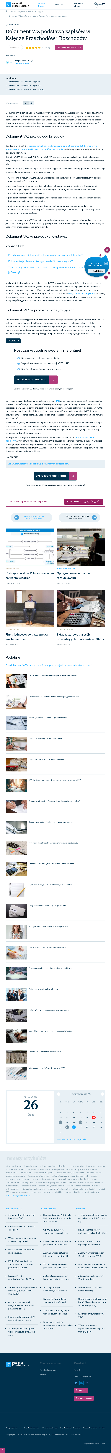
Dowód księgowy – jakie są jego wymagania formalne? (50, 1031)
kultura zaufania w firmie (43, 1179)
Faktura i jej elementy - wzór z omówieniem (46, 738)
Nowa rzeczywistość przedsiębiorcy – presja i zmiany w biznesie (58, 1325)
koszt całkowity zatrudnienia (70, 1172)
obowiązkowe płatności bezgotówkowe (70, 1169)
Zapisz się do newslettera (68, 47)
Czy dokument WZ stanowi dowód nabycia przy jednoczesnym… (54, 697)
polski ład (58, 1192)
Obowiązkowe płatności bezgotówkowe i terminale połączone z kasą (21, 1305)
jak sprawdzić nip (14, 1166)
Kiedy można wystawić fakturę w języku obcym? (47, 905)
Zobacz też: (15, 246)
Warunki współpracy (50, 1428)
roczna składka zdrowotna (82, 1166)
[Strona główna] (6, 11)
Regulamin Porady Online (70, 1428)
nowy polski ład (73, 1192)
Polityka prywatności (14, 1428)
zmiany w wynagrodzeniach (51, 1185)
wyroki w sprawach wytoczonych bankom (31, 1192)
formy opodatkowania (37, 1169)
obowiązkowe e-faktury (84, 1189)
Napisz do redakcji (84, 1398)
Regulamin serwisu (31, 1428)
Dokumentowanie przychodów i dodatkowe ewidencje (50, 968)
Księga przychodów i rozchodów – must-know (47, 947)
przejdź (97, 271)
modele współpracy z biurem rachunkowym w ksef (60, 1182)
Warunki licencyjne (90, 1428)
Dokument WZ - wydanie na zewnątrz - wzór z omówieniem (53, 676)
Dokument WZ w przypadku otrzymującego (26, 89)
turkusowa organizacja (38, 1176)
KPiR (57, 401)
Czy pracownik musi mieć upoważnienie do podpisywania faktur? (54, 801)
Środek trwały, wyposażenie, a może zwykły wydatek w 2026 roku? (22, 1291)
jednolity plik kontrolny (59, 1189)
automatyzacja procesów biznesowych (70, 1176)
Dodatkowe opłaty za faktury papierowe (45, 1052)
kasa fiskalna (31, 1166)
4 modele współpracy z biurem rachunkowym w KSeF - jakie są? (92, 1218)
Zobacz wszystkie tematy (18, 1195)
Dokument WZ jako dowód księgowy (24, 81)
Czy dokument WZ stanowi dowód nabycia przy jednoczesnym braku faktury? (49, 665)
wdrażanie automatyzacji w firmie (73, 1179)
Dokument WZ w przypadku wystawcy (24, 85)
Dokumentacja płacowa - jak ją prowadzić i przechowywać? (40, 261)
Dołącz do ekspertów (82, 1376)
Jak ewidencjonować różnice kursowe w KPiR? (47, 1068)
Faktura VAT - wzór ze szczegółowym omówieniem (49, 1010)
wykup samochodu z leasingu (53, 1166)
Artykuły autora (22, 63)
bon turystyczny (91, 1192)
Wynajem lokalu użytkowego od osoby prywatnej (48, 926)
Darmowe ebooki (78, 4)
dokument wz (15, 47)
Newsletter (81, 1390)
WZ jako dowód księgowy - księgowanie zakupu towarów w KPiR (55, 780)
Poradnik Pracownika (48, 1370)
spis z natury (25, 1172)
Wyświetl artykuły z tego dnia (71, 1139)
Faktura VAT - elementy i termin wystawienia (46, 759)
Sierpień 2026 (81, 1094)
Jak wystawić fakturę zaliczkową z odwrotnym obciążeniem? (38, 463)
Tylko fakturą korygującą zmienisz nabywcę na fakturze (50, 885)
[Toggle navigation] (103, 4)
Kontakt (77, 1370)
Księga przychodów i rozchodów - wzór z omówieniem (51, 822)
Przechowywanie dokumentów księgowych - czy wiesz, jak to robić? (45, 255)
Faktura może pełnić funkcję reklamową (44, 989)
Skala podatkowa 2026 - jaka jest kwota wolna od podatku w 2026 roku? (57, 1218)
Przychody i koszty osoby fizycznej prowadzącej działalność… (53, 843)
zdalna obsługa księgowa (33, 1189)
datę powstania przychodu (81, 293)
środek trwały (18, 1169)
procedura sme (29, 1185)
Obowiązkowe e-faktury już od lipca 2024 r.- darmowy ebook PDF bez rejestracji (92, 1302)
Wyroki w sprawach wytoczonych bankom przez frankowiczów (91, 1328)
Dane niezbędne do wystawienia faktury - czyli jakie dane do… (53, 864)
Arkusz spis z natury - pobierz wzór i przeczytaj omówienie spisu (22, 1332)
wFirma (43, 1374)
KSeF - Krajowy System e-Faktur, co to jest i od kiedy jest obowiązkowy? (21, 1264)
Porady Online (41, 4)
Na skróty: (11, 78)
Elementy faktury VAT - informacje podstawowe (48, 717)
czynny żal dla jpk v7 (44, 1172)
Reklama (59, 5)
